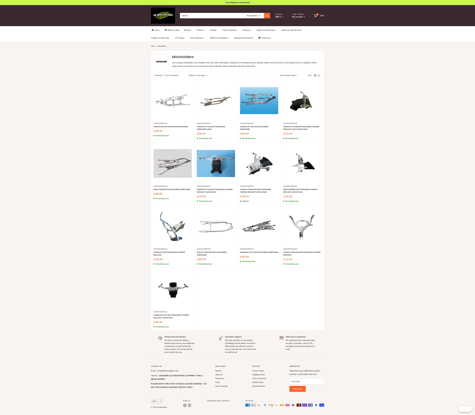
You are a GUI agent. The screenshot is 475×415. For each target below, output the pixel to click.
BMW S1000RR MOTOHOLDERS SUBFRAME (172, 189)
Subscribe (297, 389)
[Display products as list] (319, 75)
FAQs (217, 382)
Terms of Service (259, 378)
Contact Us (219, 378)
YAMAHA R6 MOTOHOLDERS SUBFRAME (171, 127)
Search (218, 371)
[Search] (267, 15)
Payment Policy (258, 386)
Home (153, 46)
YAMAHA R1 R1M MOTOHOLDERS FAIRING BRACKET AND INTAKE (215, 190)
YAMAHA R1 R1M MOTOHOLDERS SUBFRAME (254, 128)
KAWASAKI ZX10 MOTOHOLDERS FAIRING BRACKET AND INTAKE (171, 316)
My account (297, 17)
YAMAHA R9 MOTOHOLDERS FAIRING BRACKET (169, 253)
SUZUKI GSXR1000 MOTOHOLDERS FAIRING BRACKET (302, 253)
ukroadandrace (160, 123)
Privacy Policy (258, 371)
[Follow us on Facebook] (185, 405)
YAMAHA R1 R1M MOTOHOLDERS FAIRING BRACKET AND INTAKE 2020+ (301, 128)
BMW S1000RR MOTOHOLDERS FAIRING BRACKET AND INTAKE (300, 190)
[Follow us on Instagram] (189, 405)
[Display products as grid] (315, 75)
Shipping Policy (258, 375)
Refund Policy (258, 382)
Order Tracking (221, 386)
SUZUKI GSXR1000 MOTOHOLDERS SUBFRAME (212, 253)
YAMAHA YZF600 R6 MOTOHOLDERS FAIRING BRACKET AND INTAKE (255, 190)
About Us (219, 375)
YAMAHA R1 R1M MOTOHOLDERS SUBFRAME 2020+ (211, 128)
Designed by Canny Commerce (218, 401)
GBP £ (154, 401)
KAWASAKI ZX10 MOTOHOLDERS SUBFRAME (259, 252)
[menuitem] (155, 30)
